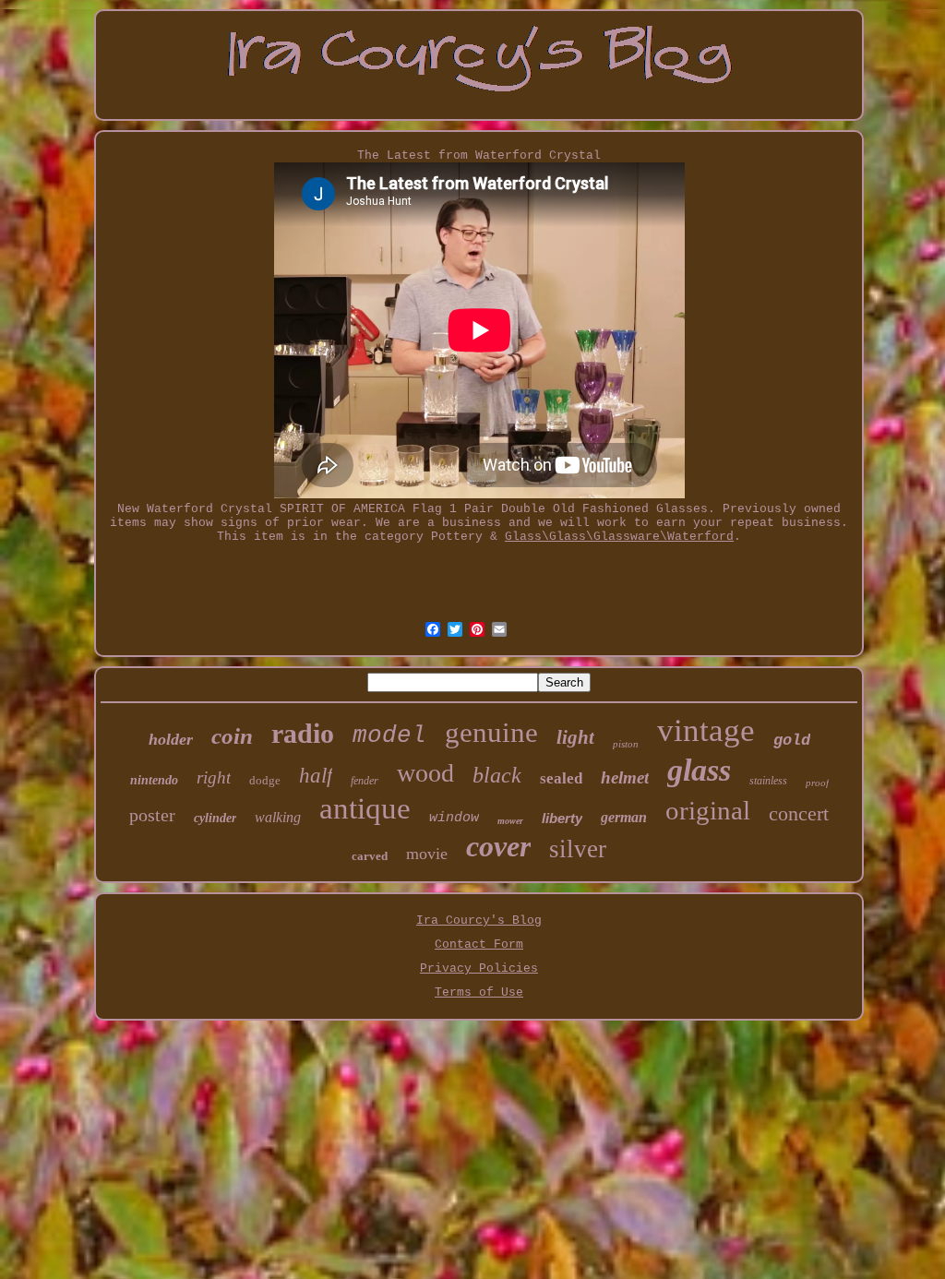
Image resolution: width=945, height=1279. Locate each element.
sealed (561, 778)
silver (577, 849)
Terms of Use (479, 992)
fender (364, 780)
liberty (562, 818)
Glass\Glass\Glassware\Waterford (619, 537)
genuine (491, 732)
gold (791, 740)
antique (365, 808)
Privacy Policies (479, 968)
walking (278, 817)
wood (425, 773)
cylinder (215, 818)
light (575, 737)
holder (171, 739)
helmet (625, 777)
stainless (768, 780)
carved (370, 856)
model (389, 735)
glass (699, 770)
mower (510, 821)
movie (427, 853)
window (454, 818)
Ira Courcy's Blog (479, 920)
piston (626, 743)
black (496, 775)
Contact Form (479, 944)
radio (302, 733)
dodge (265, 780)
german (624, 817)
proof (817, 782)
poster (152, 815)
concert (799, 813)
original (707, 810)
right (214, 777)
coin (232, 735)
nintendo (154, 780)
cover (498, 846)
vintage (706, 730)
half (315, 775)
